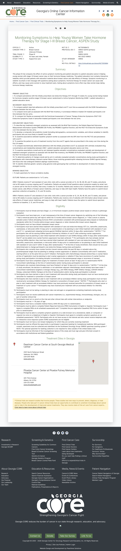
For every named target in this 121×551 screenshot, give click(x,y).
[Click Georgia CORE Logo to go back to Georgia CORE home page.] (16, 12)
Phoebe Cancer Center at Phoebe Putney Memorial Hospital (49, 371)
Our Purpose (5, 480)
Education (26, 3)
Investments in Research (10, 445)
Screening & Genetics (50, 3)
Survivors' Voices (98, 451)
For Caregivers (97, 447)
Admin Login (70, 545)
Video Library (67, 480)
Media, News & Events (73, 468)
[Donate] (108, 15)
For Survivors (97, 445)
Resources (36, 3)
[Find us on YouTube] (108, 11)
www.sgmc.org (29, 359)
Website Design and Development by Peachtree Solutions (60, 548)
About (9, 3)
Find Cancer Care (67, 3)
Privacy (48, 545)
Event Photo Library (69, 478)
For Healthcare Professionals (102, 449)
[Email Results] (65, 28)
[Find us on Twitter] (103, 11)
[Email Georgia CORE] (112, 15)
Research (17, 3)
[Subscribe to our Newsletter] (103, 15)
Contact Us (35, 536)
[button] (117, 3)
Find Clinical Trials (36, 21)
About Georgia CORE (11, 468)
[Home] (4, 3)
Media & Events (108, 3)
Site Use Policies (59, 545)
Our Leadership (6, 482)
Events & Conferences (70, 476)
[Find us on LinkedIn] (112, 11)
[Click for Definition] (19, 47)
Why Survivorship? (98, 454)
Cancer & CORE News (70, 473)
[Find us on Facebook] (99, 11)
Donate (50, 536)
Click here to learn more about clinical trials (30, 407)
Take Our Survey (67, 536)
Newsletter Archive (69, 482)
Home (12, 21)
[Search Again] (56, 28)
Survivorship (96, 3)
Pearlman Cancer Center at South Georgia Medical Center (49, 345)
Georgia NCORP (7, 447)
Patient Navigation (82, 3)
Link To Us (86, 536)
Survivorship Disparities (100, 456)
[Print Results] (60, 28)
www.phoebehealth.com (32, 385)
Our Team (4, 485)
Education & (37, 468)
